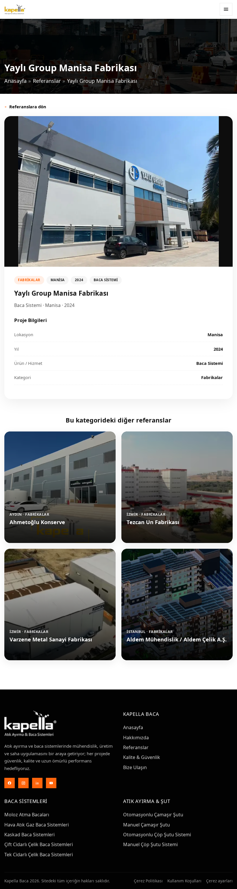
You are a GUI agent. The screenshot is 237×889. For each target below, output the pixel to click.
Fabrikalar (29, 280)
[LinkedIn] (37, 783)
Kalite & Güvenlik (141, 757)
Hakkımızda (136, 737)
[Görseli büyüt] (118, 191)
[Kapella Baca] (15, 9)
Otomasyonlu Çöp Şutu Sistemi (157, 834)
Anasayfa (15, 80)
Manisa (58, 280)
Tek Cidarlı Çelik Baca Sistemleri (38, 854)
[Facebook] (9, 783)
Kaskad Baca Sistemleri (29, 834)
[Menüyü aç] (226, 9)
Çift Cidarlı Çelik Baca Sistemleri (38, 844)
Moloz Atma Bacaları (26, 814)
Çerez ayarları (219, 880)
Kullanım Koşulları (184, 880)
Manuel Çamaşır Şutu (146, 825)
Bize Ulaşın (135, 767)
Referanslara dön (27, 106)
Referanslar (47, 80)
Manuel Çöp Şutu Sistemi (150, 844)
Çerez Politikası (148, 880)
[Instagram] (23, 783)
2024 (79, 280)
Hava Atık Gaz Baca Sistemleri (36, 825)
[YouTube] (51, 783)
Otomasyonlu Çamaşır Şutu (153, 814)
